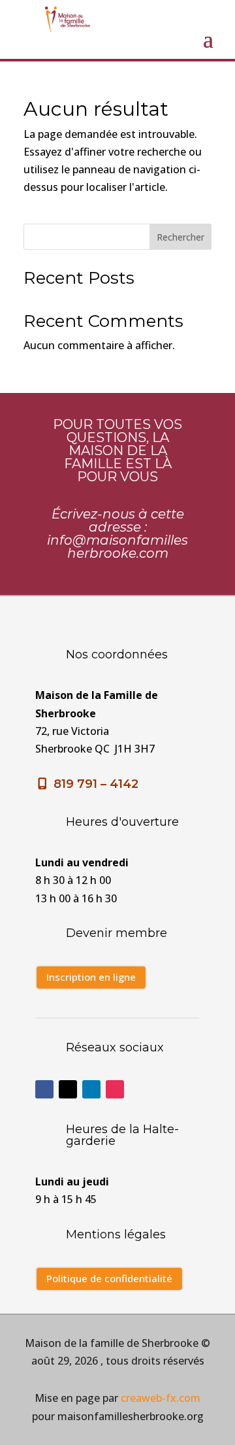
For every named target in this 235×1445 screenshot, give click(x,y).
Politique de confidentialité (109, 1278)
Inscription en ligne (91, 976)
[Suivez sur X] (68, 1089)
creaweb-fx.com (160, 1398)
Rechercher (180, 237)
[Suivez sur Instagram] (115, 1089)
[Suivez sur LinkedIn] (91, 1089)
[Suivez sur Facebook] (44, 1089)
